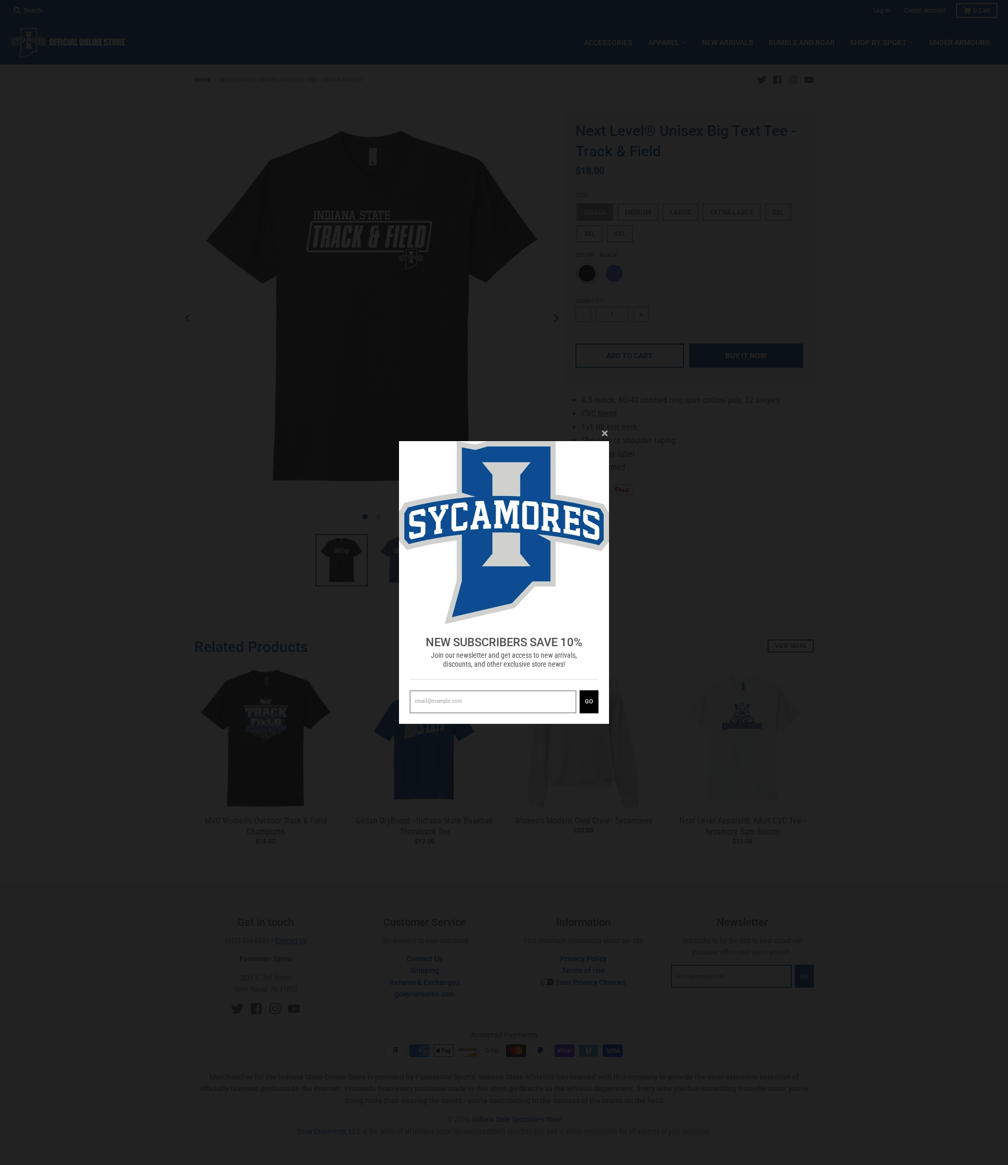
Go (589, 701)
